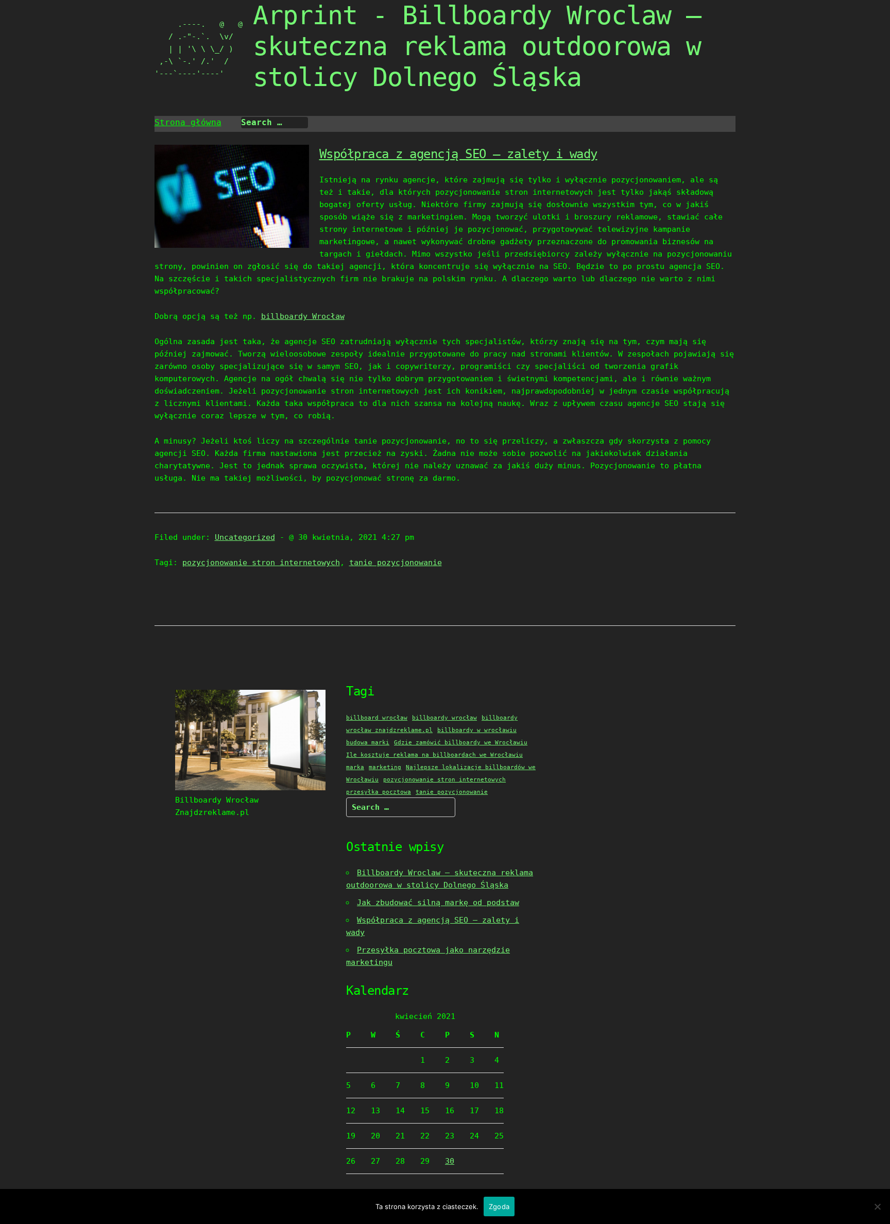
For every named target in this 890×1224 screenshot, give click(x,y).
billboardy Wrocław (303, 316)
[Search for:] (274, 122)
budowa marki (367, 742)
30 (449, 1161)
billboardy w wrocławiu (477, 730)
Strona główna (188, 122)
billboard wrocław (376, 718)
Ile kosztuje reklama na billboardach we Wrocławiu (434, 755)
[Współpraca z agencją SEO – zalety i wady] (232, 245)
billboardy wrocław (444, 718)
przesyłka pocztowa (378, 792)
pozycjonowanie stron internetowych (261, 562)
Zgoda (499, 1206)
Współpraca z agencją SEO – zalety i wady (458, 154)
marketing (385, 767)
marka (355, 767)
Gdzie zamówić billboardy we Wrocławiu (460, 742)
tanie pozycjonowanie (395, 562)
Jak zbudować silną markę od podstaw (438, 902)
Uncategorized (245, 537)
